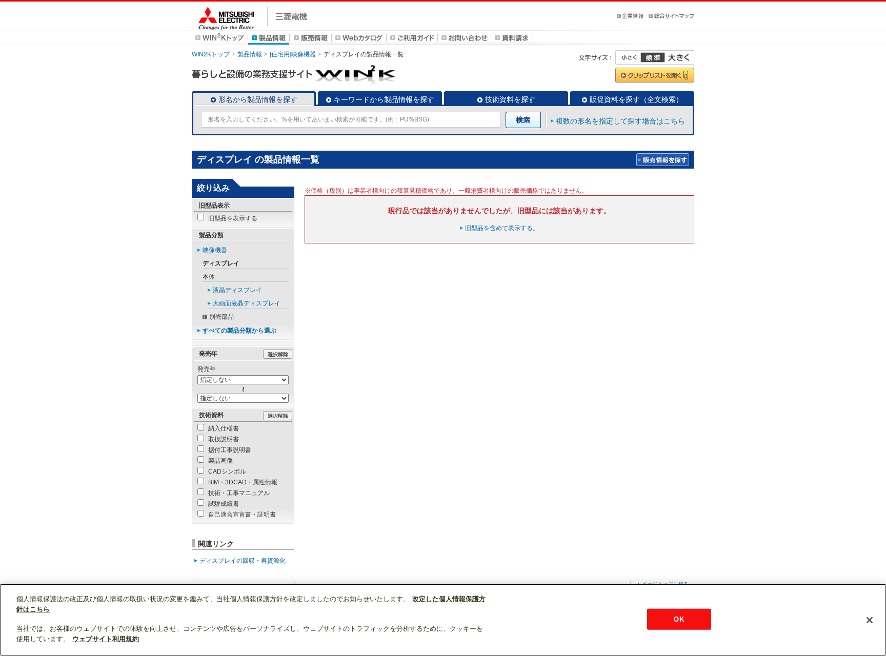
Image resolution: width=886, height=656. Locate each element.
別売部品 (221, 316)
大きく (673, 57)
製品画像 (220, 460)
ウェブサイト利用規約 (105, 639)
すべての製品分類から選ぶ (239, 330)
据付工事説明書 (229, 450)
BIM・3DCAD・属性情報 (242, 482)
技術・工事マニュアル (239, 493)
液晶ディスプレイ (237, 290)
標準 (652, 57)
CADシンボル (227, 471)
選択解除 (277, 354)
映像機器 (215, 250)
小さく (634, 57)
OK (678, 619)
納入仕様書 (223, 428)
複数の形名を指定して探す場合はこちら (620, 121)
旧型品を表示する (232, 218)
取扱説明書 (223, 439)
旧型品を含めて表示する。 (502, 228)
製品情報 (249, 54)
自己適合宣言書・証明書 (242, 514)
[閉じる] (869, 620)
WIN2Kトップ (211, 54)
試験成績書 (223, 503)
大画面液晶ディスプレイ (246, 303)
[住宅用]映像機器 (293, 54)
